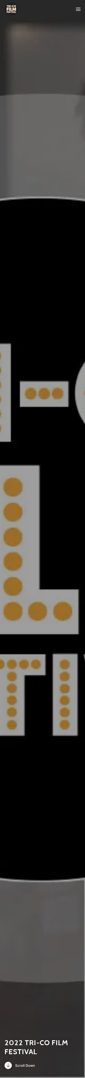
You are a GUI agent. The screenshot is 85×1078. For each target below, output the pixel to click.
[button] (78, 9)
